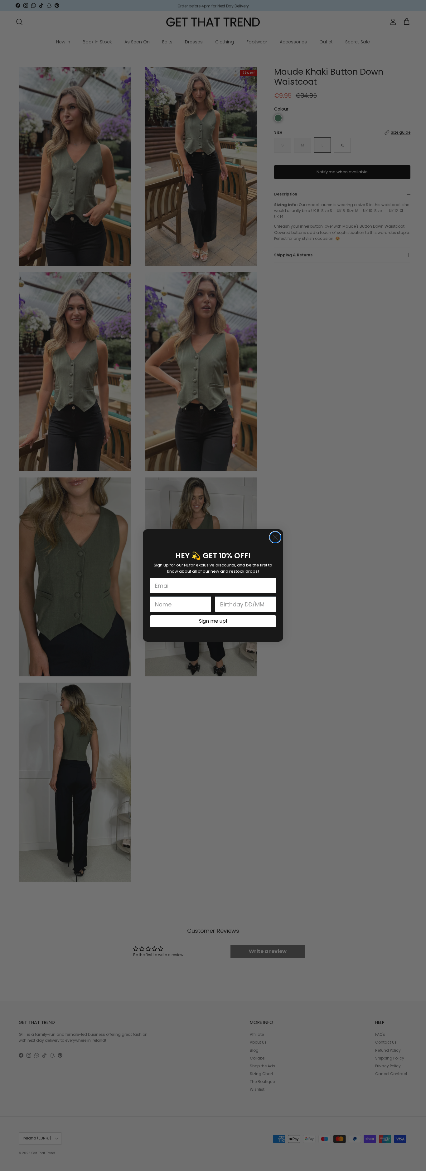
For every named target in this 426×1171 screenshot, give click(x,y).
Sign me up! (213, 621)
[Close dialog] (275, 537)
